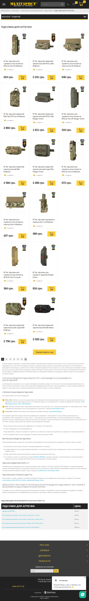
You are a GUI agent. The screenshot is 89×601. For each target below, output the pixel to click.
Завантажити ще (44, 352)
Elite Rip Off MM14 (40, 457)
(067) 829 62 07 (68, 4)
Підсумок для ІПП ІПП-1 (8, 511)
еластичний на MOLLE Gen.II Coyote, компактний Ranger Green (23, 480)
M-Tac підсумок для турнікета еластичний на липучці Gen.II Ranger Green (22, 519)
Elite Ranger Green (58, 408)
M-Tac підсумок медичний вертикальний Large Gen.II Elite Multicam (20, 527)
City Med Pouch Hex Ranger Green (48, 470)
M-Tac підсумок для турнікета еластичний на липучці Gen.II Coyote (20, 515)
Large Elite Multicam (55, 411)
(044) (18, 586)
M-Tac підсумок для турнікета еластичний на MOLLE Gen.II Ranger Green (22, 523)
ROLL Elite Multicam (24, 404)
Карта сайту (44, 598)
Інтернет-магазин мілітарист (48, 596)
